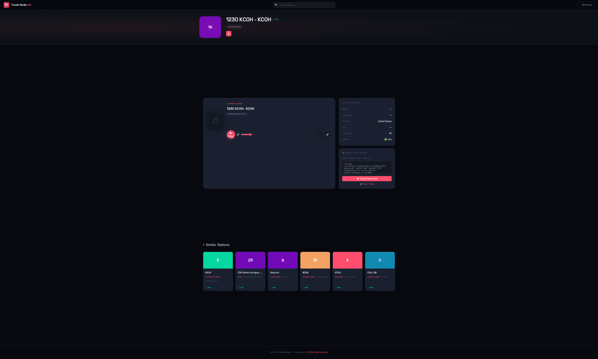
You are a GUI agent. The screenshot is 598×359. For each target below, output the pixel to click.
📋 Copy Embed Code (367, 178)
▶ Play (231, 134)
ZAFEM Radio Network (317, 352)
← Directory (586, 4)
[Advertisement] (299, 68)
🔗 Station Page (367, 184)
